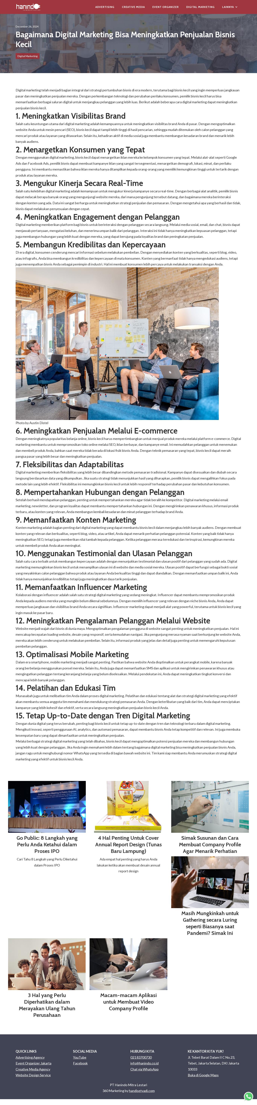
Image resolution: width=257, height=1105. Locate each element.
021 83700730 (141, 1057)
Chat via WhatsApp (144, 1069)
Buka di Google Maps (203, 1075)
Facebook (80, 1063)
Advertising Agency (30, 1057)
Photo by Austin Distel (32, 423)
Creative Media (133, 7)
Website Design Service (33, 1075)
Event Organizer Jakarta (33, 1063)
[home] (28, 7)
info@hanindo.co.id (144, 1063)
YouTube (79, 1057)
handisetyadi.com (142, 1091)
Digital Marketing (200, 7)
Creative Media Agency (33, 1069)
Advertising (104, 7)
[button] (229, 7)
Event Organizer (165, 7)
